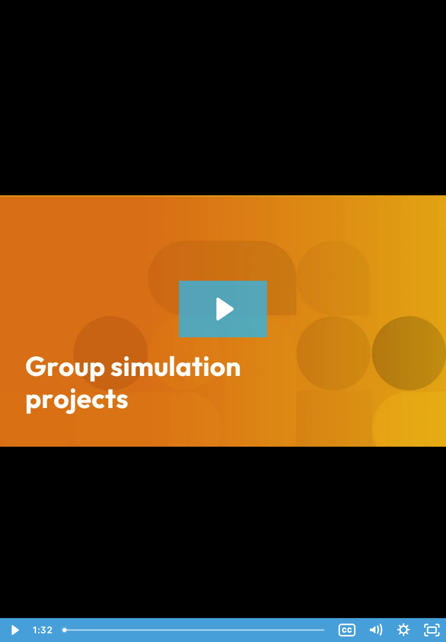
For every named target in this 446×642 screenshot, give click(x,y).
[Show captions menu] (347, 630)
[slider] (195, 630)
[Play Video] (14, 630)
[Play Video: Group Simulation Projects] (223, 309)
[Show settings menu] (403, 630)
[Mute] (375, 630)
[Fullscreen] (432, 630)
